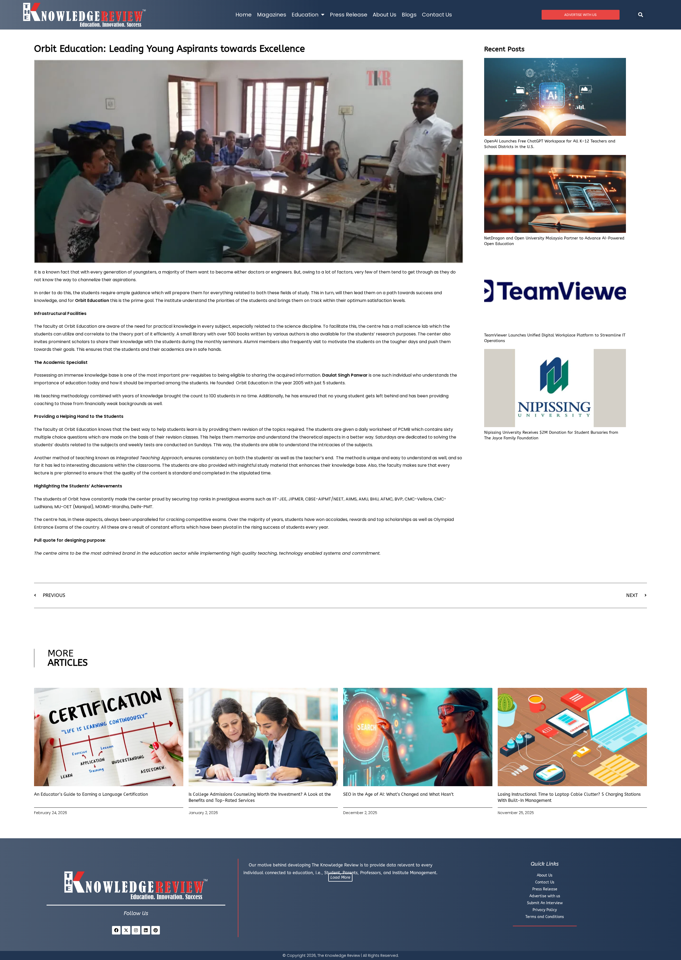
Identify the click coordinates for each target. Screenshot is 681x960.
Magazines (271, 14)
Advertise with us (544, 896)
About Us (384, 14)
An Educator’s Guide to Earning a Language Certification (91, 794)
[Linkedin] (146, 930)
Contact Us (437, 14)
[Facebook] (116, 930)
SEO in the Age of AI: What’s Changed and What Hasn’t (398, 794)
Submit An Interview (545, 903)
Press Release (348, 14)
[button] (640, 14)
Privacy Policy (545, 910)
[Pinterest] (155, 930)
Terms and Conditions (544, 917)
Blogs (409, 14)
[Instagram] (136, 930)
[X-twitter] (126, 930)
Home (243, 14)
